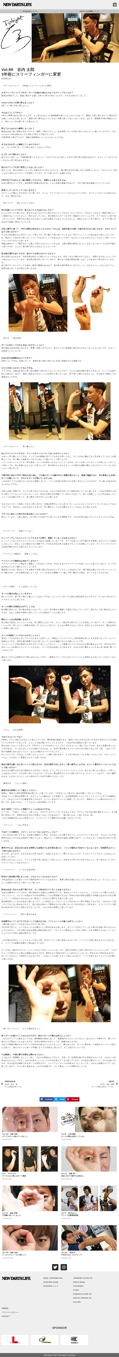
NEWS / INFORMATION (52, 1278)
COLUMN (77, 1302)
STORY (76, 1290)
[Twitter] (55, 1267)
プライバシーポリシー (10, 1312)
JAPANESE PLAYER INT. (83, 1278)
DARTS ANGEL (79, 1282)
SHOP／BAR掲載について (89, 11)
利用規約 (5, 1308)
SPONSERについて (30, 11)
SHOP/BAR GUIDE (50, 1282)
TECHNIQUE (78, 1286)
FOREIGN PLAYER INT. (82, 1294)
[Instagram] (64, 1267)
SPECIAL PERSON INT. (82, 1298)
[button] (115, 5)
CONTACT (6, 1316)
